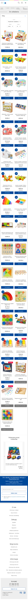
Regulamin (14, 527)
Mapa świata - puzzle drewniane (7, 67)
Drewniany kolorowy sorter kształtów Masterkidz (21, 257)
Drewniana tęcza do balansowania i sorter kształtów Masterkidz (7, 186)
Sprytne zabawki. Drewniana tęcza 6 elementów (7, 209)
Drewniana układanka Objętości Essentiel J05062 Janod (7, 351)
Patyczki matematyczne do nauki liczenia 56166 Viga (7, 233)
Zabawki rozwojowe (18, 8)
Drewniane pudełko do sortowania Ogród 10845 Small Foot (20, 280)
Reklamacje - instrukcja (14, 533)
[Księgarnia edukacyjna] (21, 593)
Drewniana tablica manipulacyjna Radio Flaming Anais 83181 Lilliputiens (7, 138)
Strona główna (2, 8)
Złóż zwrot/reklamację (14, 538)
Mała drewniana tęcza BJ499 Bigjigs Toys (7, 304)
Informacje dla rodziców (14, 567)
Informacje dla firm (14, 564)
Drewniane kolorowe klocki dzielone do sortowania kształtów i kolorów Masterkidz (7, 328)
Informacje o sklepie (14, 510)
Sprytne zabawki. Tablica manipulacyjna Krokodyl (20, 186)
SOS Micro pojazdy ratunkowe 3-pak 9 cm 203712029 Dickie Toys (14, 464)
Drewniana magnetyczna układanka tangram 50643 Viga (7, 44)
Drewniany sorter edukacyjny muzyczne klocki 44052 (7, 162)
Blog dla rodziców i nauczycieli (14, 572)
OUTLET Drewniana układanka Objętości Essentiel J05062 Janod (21, 351)
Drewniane (13, 7)
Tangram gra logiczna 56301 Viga (21, 399)
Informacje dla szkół (14, 562)
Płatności (14, 525)
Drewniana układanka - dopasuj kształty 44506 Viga (21, 375)
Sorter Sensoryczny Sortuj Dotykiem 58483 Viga (20, 115)
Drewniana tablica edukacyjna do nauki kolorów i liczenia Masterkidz (7, 257)
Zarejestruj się (14, 547)
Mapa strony (14, 575)
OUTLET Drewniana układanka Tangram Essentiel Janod (7, 375)
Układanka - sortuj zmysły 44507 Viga (7, 115)
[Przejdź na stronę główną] (5, 3)
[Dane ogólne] (22, 2)
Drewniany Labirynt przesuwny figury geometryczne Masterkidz (20, 304)
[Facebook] (24, 593)
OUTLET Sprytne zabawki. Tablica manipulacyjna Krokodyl (20, 67)
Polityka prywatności (14, 530)
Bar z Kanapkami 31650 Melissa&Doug (21, 44)
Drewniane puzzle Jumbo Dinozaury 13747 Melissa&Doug (20, 328)
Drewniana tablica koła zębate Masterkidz (7, 422)
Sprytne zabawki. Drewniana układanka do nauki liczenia (20, 162)
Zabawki (7, 7)
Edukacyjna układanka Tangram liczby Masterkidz (7, 280)
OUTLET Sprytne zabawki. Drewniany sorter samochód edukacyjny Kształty (21, 138)
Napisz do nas (14, 589)
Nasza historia (14, 512)
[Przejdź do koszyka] (25, 2)
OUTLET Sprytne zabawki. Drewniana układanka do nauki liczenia (7, 399)
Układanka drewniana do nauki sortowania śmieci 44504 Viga (20, 233)
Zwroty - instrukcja (14, 536)
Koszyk (14, 552)
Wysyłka (14, 522)
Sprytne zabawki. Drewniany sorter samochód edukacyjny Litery (21, 91)
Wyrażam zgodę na (14, 497)
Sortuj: (14, 19)
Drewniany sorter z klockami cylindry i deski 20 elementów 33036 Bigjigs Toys (21, 209)
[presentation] (4, 456)
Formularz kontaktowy (14, 515)
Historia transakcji (14, 555)
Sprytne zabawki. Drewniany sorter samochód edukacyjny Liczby (7, 91)
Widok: (10, 24)
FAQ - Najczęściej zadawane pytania (14, 570)
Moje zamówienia (14, 549)
